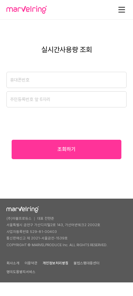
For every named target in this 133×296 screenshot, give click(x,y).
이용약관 (31, 263)
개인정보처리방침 (55, 263)
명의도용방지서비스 (21, 272)
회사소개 (12, 263)
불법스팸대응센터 (86, 263)
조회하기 (66, 149)
